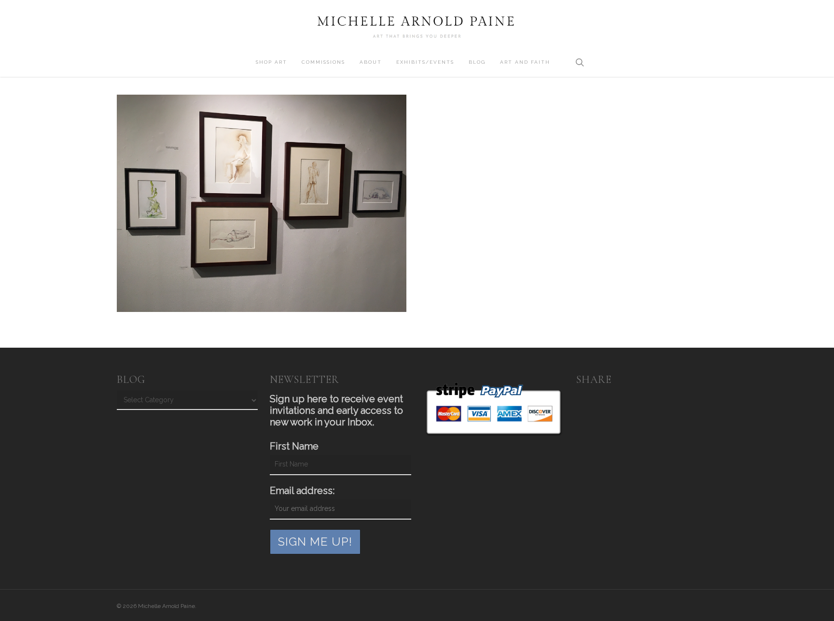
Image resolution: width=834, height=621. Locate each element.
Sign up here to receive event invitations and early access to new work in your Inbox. (336, 410)
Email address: (302, 490)
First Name (294, 446)
